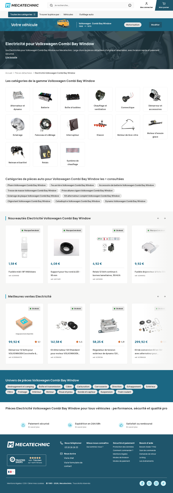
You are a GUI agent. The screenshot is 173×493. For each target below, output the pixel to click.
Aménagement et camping (21, 386)
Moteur (50, 391)
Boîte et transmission (50, 386)
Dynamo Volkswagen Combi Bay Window (125, 201)
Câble (69, 386)
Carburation (83, 386)
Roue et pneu (65, 391)
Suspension (107, 391)
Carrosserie (101, 386)
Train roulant (124, 391)
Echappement (134, 386)
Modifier (155, 24)
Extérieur (150, 386)
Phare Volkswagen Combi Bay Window (27, 185)
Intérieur (36, 391)
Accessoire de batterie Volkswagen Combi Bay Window (126, 185)
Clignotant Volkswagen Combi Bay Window (29, 201)
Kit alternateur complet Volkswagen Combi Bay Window (92, 195)
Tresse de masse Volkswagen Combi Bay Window (32, 190)
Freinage (22, 391)
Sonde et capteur (86, 391)
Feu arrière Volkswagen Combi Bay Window (72, 185)
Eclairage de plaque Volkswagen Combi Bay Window (33, 195)
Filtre (10, 391)
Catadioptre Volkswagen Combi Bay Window (78, 201)
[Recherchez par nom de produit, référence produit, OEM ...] (129, 5)
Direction (117, 386)
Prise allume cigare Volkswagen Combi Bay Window (87, 190)
